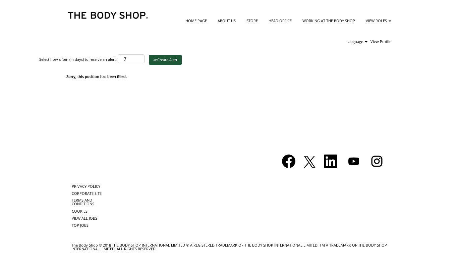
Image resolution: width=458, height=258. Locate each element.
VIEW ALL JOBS (84, 218)
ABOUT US (227, 20)
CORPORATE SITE (87, 193)
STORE (252, 20)
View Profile (380, 41)
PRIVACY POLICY (86, 186)
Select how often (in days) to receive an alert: (78, 59)
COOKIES (80, 211)
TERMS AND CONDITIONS (83, 202)
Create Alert (166, 59)
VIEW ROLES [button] (377, 20)
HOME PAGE (196, 20)
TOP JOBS (80, 225)
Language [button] (355, 41)
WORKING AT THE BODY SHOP (328, 20)
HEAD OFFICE (280, 20)
